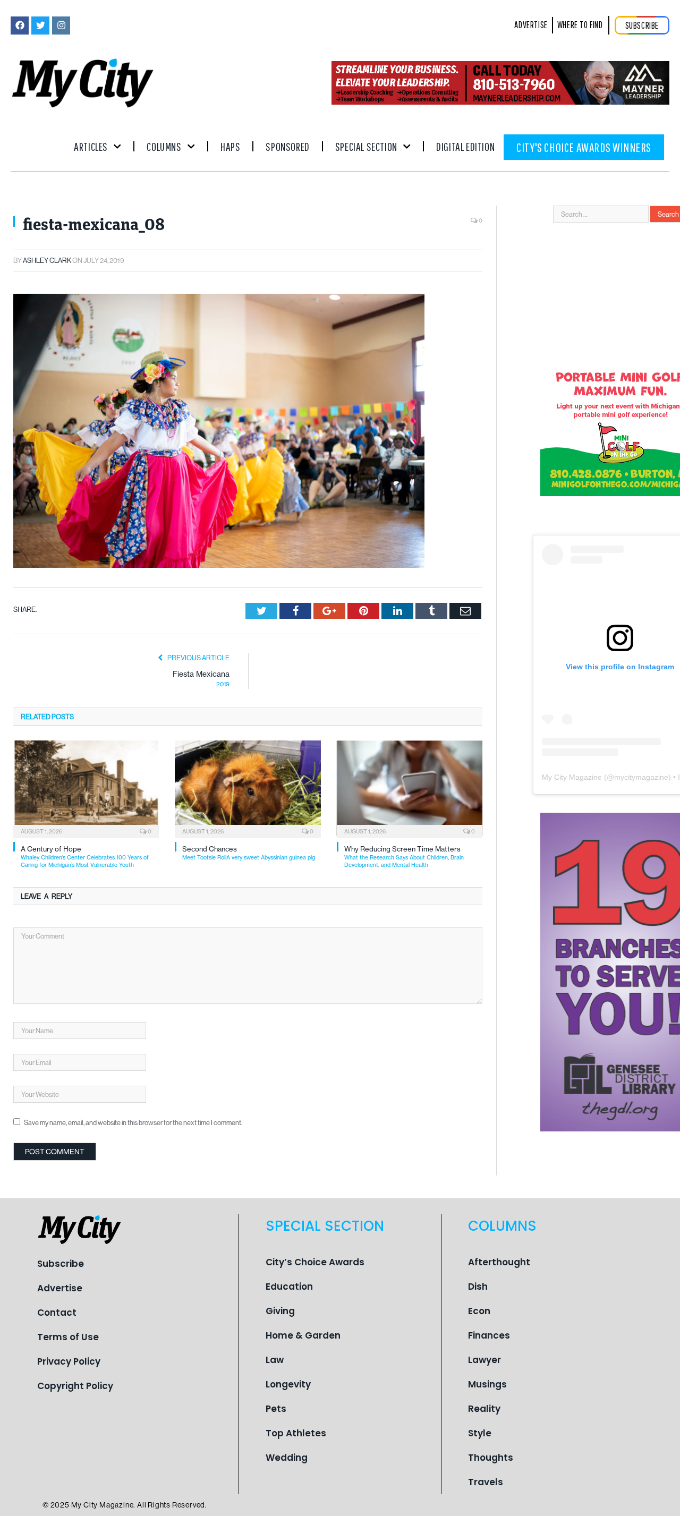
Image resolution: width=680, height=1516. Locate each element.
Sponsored (287, 146)
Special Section (366, 146)
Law (275, 1359)
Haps (230, 146)
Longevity (288, 1384)
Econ (479, 1311)
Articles (91, 146)
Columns (164, 146)
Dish (478, 1286)
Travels (485, 1482)
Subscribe (60, 1263)
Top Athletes (296, 1433)
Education (289, 1286)
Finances (489, 1335)
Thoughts (490, 1457)
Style (479, 1433)
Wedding (287, 1457)
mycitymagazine (641, 777)
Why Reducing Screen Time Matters (404, 856)
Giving (280, 1311)
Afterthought (499, 1262)
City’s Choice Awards (315, 1262)
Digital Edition (465, 146)
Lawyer (484, 1359)
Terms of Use (68, 1337)
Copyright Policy (75, 1385)
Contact (56, 1312)
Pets (276, 1408)
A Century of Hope (85, 856)
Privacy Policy (68, 1361)
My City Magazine (572, 777)
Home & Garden (303, 1335)
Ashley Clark (47, 260)
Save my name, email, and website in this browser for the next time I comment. (133, 1122)
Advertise (59, 1288)
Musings (487, 1384)
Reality (484, 1408)
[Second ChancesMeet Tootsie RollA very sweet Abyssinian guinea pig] (247, 788)
